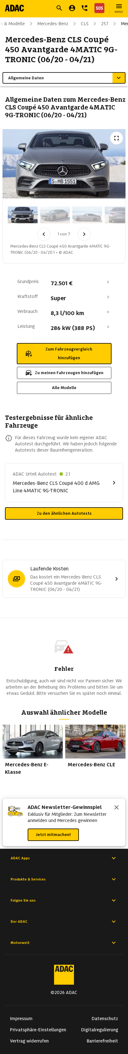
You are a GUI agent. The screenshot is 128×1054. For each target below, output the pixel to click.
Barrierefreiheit (102, 1041)
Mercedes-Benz (52, 23)
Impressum (21, 1018)
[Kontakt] (84, 8)
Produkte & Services (28, 879)
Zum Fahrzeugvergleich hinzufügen (68, 353)
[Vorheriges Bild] (43, 234)
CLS (85, 23)
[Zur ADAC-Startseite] (14, 8)
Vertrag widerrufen (29, 1041)
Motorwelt (20, 942)
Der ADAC (19, 921)
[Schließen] (116, 808)
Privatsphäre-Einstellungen (38, 1030)
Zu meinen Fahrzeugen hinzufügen (69, 372)
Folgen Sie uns (23, 900)
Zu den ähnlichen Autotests (64, 513)
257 (104, 23)
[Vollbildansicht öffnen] (116, 138)
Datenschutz (105, 1018)
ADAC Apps (20, 858)
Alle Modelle (64, 387)
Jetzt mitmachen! (53, 834)
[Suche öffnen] (59, 8)
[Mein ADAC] (72, 8)
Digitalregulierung (99, 1030)
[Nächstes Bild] (84, 234)
